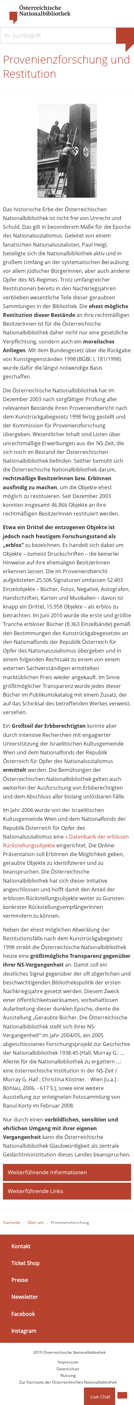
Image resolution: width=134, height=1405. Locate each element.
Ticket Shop (25, 1263)
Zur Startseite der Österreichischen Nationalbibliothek (68, 1382)
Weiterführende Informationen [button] (47, 1172)
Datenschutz (68, 1369)
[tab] (67, 1172)
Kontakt (21, 1246)
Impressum (68, 1362)
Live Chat (100, 1397)
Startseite (11, 1222)
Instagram (23, 1330)
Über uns (35, 1222)
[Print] (122, 1395)
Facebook (23, 1313)
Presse (19, 1279)
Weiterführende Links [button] (35, 1191)
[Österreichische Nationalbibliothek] (37, 14)
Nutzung (68, 1375)
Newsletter (24, 1296)
